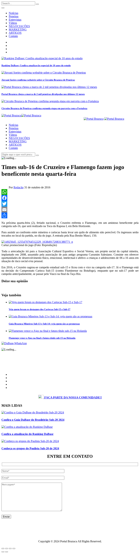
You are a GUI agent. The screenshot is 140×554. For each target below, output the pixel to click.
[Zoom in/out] (13, 548)
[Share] (70, 215)
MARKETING (18, 29)
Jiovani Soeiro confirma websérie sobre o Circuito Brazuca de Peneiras (38, 79)
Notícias (13, 13)
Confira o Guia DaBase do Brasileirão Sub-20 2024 (32, 419)
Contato (13, 36)
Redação (18, 187)
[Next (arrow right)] (6, 551)
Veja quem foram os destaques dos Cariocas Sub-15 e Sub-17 (39, 309)
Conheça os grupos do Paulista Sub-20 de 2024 (30, 448)
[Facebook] (70, 198)
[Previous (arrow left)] (2, 551)
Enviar (6, 516)
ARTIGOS (15, 32)
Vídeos (13, 22)
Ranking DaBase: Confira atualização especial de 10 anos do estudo (36, 65)
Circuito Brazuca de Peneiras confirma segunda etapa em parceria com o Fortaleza (44, 108)
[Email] (70, 209)
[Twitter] (70, 204)
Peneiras (13, 16)
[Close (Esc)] (2, 548)
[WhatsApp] (70, 192)
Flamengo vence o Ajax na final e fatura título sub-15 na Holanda (42, 338)
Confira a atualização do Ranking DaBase (27, 434)
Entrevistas (15, 19)
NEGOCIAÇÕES (19, 26)
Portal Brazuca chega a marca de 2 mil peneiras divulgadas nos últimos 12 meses (43, 94)
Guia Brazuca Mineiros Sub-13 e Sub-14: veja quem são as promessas (44, 323)
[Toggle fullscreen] (10, 548)
